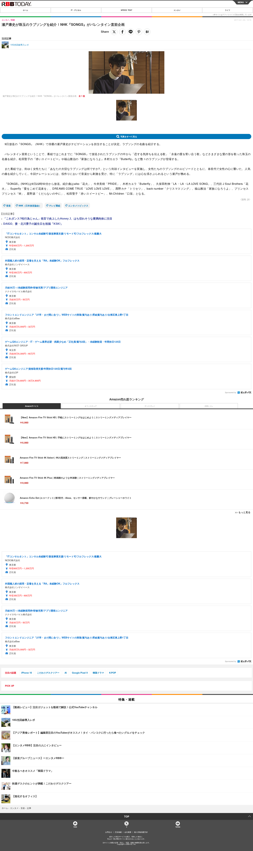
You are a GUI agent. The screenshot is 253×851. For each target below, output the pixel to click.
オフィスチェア (91, 406)
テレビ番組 (54, 205)
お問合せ (108, 832)
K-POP (112, 672)
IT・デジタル (76, 10)
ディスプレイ (150, 406)
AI (66, 672)
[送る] (130, 32)
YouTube (177, 827)
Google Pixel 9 (80, 672)
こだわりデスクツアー (48, 672)
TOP (126, 816)
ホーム (25, 10)
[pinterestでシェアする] (139, 32)
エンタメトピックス (78, 205)
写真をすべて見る (128, 136)
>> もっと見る (242, 512)
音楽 (8, 205)
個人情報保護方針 (141, 832)
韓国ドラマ (98, 672)
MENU (241, 2)
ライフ (227, 10)
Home (75, 827)
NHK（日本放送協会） (30, 205)
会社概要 (127, 832)
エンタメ (177, 10)
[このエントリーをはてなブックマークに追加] (147, 32)
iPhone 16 (26, 672)
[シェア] (122, 32)
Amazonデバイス (31, 406)
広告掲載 (118, 832)
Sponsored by (230, 392)
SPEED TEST (126, 10)
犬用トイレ (208, 406)
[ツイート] (114, 32)
